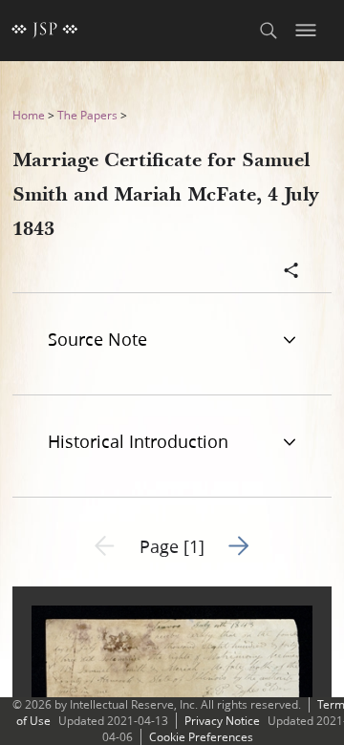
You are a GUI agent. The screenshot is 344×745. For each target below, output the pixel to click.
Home (28, 115)
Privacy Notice (222, 721)
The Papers (87, 115)
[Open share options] (291, 272)
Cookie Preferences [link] (201, 737)
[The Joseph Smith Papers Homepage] (44, 30)
